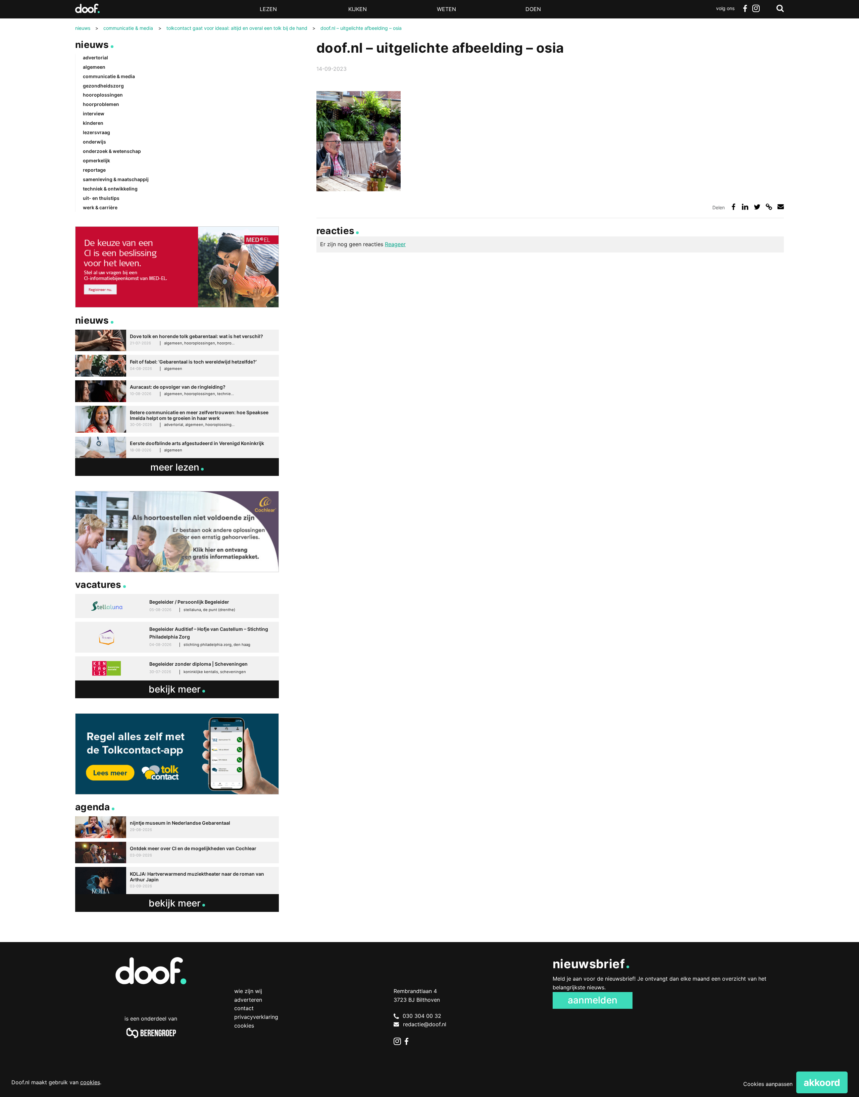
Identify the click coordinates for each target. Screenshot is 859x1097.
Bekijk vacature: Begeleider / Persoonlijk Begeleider (177, 606)
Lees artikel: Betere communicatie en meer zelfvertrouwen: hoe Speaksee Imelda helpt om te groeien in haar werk (177, 419)
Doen (533, 9)
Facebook (745, 8)
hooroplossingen (103, 95)
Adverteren (248, 999)
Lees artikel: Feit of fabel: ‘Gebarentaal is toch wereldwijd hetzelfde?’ (177, 366)
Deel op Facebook (733, 207)
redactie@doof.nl (424, 1024)
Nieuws (92, 44)
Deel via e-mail (780, 207)
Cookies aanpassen (768, 1084)
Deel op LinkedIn (745, 207)
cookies (90, 1082)
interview (93, 113)
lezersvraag (96, 132)
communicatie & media (109, 76)
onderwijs (94, 142)
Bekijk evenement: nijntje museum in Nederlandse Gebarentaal (177, 827)
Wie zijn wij (248, 991)
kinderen (93, 123)
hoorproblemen (101, 104)
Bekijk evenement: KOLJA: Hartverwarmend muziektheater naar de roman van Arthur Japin (177, 880)
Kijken (357, 9)
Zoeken (780, 8)
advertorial (95, 57)
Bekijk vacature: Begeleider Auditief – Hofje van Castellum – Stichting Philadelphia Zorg (177, 637)
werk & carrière (100, 207)
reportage (94, 170)
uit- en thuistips (101, 198)
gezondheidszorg (103, 86)
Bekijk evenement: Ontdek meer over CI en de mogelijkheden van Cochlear (177, 853)
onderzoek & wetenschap (112, 151)
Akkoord (822, 1082)
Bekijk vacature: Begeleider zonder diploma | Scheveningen (177, 668)
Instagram (755, 8)
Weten (446, 9)
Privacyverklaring (256, 1016)
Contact (244, 1008)
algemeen (94, 67)
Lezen (268, 9)
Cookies (244, 1025)
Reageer (395, 244)
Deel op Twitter (757, 207)
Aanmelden (592, 1000)
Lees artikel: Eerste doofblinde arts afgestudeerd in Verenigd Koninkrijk (177, 447)
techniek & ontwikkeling (110, 188)
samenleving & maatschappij (116, 179)
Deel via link (769, 207)
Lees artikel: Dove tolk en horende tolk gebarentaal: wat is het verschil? (177, 340)
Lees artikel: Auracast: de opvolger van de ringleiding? (177, 391)
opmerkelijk (96, 160)
